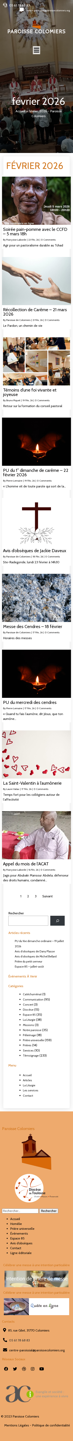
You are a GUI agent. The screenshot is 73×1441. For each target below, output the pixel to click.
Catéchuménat (32, 994)
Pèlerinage (29, 1035)
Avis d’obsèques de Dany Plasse (35, 951)
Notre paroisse (32, 1030)
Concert (28, 1004)
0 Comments (48, 239)
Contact (28, 1095)
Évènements (19, 1233)
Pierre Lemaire (14, 480)
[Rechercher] (57, 921)
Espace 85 (29, 1015)
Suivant (47, 896)
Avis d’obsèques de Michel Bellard (36, 956)
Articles (27, 1080)
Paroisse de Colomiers (18, 320)
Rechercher (16, 913)
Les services (30, 1090)
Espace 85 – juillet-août (29, 966)
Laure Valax (12, 789)
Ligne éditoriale (21, 1253)
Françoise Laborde (16, 239)
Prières (27, 1045)
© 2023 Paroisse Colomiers (20, 1416)
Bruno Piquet (13, 400)
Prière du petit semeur (28, 961)
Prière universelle (33, 1040)
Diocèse (28, 1009)
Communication (33, 999)
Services (28, 1050)
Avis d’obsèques (21, 1243)
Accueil (20, 111)
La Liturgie (29, 1020)
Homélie (16, 1224)
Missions (28, 1025)
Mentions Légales (16, 1425)
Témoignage (31, 1055)
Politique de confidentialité (51, 1425)
